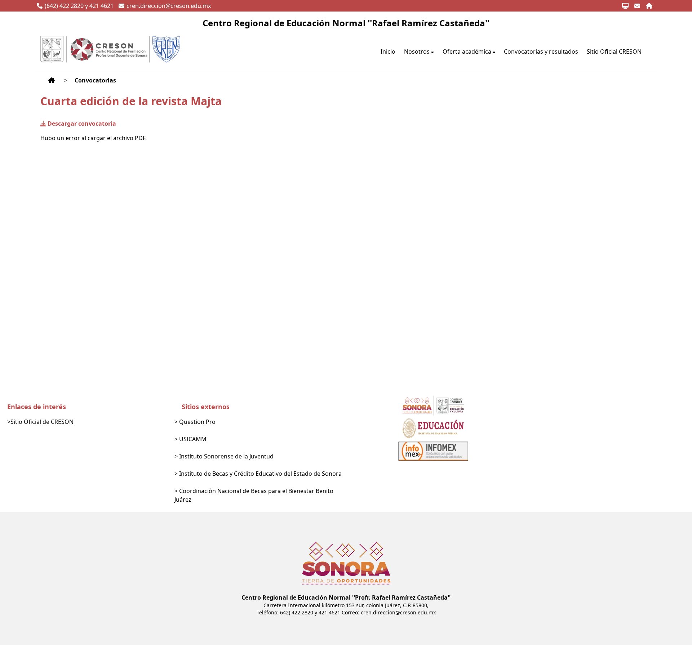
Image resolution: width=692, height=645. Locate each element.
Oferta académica (467, 51)
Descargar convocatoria (82, 123)
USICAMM (193, 439)
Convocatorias (95, 80)
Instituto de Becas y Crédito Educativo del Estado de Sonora (260, 474)
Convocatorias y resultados (541, 51)
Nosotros (417, 51)
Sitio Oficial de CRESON (42, 422)
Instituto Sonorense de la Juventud (226, 456)
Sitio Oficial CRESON (614, 51)
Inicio (388, 51)
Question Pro (197, 422)
